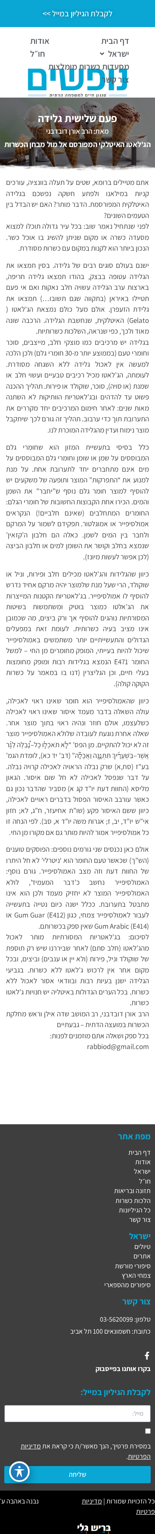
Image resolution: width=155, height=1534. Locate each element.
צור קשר (140, 1219)
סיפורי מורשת (133, 1265)
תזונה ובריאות (132, 1190)
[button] (114, 53)
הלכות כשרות (133, 1200)
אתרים (142, 1256)
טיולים (142, 1246)
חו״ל (145, 1181)
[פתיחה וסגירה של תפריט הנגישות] (19, 1471)
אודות (143, 1161)
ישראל (142, 1171)
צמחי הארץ (136, 1275)
